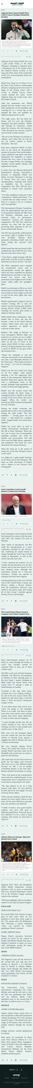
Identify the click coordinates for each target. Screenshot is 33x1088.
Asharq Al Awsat (6, 518)
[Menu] (1, 3)
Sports (3, 8)
